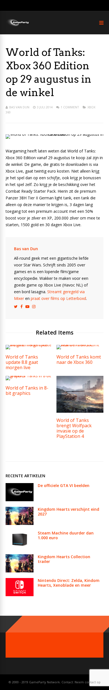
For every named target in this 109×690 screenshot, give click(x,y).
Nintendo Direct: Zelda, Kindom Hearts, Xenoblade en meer (68, 583)
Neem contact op (88, 682)
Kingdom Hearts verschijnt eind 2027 (68, 512)
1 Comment (70, 107)
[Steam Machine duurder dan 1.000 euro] (20, 547)
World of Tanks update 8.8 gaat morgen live (22, 362)
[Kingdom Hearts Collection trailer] (20, 571)
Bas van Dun (19, 107)
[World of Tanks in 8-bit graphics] (29, 375)
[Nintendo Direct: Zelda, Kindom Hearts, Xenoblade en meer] (20, 594)
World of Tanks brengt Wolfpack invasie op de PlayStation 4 (74, 428)
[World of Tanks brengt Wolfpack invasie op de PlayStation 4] (79, 411)
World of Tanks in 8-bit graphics (27, 390)
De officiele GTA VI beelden (63, 485)
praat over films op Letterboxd (58, 298)
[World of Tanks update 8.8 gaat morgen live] (29, 344)
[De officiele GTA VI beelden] (20, 499)
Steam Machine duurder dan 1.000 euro (66, 535)
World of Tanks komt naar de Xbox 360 (78, 359)
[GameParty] (17, 25)
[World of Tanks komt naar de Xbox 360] (79, 344)
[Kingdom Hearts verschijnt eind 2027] (20, 523)
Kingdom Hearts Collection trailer (64, 559)
